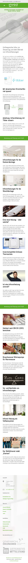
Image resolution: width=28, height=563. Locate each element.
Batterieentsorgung (7, 530)
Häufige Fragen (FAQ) (8, 498)
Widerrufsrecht (6, 521)
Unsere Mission (6, 507)
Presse (4, 511)
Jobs (4, 513)
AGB (4, 528)
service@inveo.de (17, 1)
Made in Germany (7, 509)
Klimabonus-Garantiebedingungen (13, 557)
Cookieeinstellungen (14, 560)
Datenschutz (6, 524)
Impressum (5, 526)
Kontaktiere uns (7, 496)
